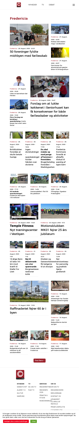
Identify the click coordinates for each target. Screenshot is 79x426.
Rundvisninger (46, 401)
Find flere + (39, 360)
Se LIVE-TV (32, 387)
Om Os (53, 384)
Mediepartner (46, 387)
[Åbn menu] (73, 5)
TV (29, 384)
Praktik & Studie (43, 396)
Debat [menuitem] (52, 5)
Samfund (20, 396)
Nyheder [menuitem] (32, 5)
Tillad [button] (34, 421)
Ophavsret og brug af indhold (55, 401)
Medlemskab (56, 393)
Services (43, 384)
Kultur (20, 393)
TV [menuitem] (43, 5)
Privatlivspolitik (58, 407)
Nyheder (20, 384)
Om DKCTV (55, 387)
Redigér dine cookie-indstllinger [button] (16, 421)
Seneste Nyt (22, 387)
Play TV (31, 390)
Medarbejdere (57, 390)
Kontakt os (56, 396)
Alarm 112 (21, 390)
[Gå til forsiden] (19, 5)
